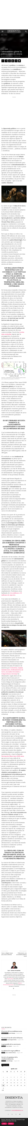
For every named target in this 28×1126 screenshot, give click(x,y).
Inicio (2, 34)
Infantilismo (4, 1039)
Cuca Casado (9, 1046)
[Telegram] (19, 60)
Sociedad (6, 49)
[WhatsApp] (9, 60)
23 (24, 1082)
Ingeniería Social (5, 1033)
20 (14, 1082)
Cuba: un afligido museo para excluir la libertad (7, 953)
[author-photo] (14, 968)
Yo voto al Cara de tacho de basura (12, 1038)
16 (24, 1080)
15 (21, 1080)
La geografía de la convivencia (10, 1044)
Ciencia (5, 34)
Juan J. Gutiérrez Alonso (11, 1052)
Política (3, 1052)
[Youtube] (19, 1114)
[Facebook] (2, 60)
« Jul (2, 1090)
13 (14, 1080)
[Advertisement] (14, 15)
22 (21, 1082)
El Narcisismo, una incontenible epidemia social (21, 954)
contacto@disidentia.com (17, 1110)
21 (17, 1082)
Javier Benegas (12, 1033)
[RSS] (12, 1114)
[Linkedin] (12, 60)
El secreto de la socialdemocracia (11, 1031)
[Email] (16, 60)
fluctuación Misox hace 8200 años (12, 756)
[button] (2, 31)
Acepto (4, 1123)
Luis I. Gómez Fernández (8, 56)
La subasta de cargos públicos (10, 1051)
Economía (3, 1060)
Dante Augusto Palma (12, 1039)
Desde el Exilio (10, 978)
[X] (6, 60)
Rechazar (11, 1123)
